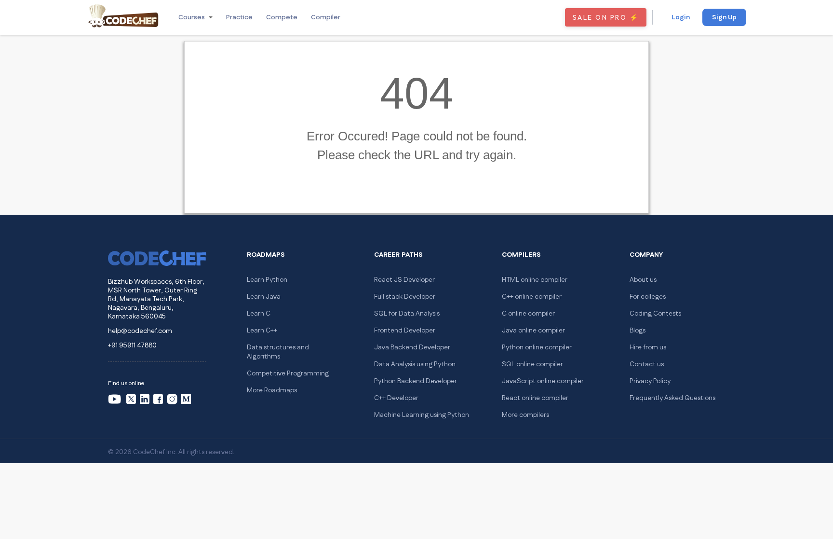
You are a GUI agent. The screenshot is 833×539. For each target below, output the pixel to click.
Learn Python (267, 280)
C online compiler (528, 313)
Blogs (637, 330)
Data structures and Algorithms (278, 352)
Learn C (258, 313)
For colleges (648, 297)
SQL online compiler (532, 364)
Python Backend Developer (415, 381)
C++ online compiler (532, 297)
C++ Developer (396, 398)
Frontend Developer (404, 330)
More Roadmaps (272, 390)
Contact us (647, 364)
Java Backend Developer (412, 347)
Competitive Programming (288, 373)
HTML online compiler (534, 280)
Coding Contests (655, 313)
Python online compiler (537, 347)
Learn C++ (262, 330)
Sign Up (724, 17)
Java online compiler (533, 330)
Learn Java (264, 297)
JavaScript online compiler (543, 381)
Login (681, 17)
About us (643, 280)
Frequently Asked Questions (672, 398)
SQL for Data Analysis (407, 313)
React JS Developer (404, 280)
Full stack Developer (404, 297)
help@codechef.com (140, 331)
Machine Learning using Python (421, 415)
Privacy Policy (650, 381)
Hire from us (648, 347)
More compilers (525, 415)
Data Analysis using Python (415, 364)
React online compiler (535, 398)
